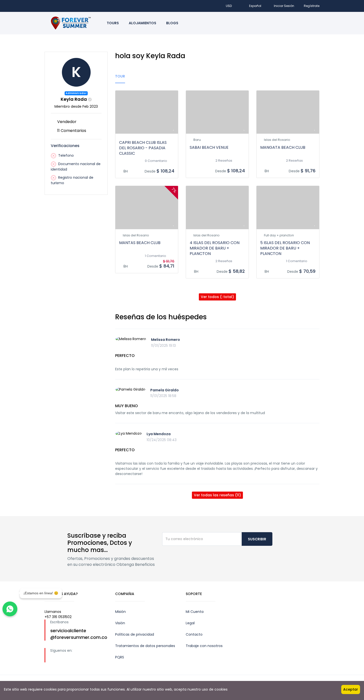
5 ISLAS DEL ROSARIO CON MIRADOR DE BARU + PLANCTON (285, 248)
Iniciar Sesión (284, 6)
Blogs (172, 23)
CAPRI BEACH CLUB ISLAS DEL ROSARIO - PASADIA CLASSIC (143, 148)
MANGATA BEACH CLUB (282, 147)
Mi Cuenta (195, 611)
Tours (113, 23)
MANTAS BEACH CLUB (139, 243)
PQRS (119, 657)
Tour (120, 76)
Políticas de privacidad (134, 634)
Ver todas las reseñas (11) (217, 495)
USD (229, 6)
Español (255, 6)
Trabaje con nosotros (204, 645)
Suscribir (257, 539)
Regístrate (311, 6)
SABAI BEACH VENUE (209, 147)
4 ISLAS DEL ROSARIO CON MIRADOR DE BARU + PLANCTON (214, 248)
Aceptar (350, 689)
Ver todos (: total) (217, 296)
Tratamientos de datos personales (145, 645)
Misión (120, 611)
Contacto (194, 634)
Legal (190, 623)
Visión (120, 623)
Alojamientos (142, 23)
